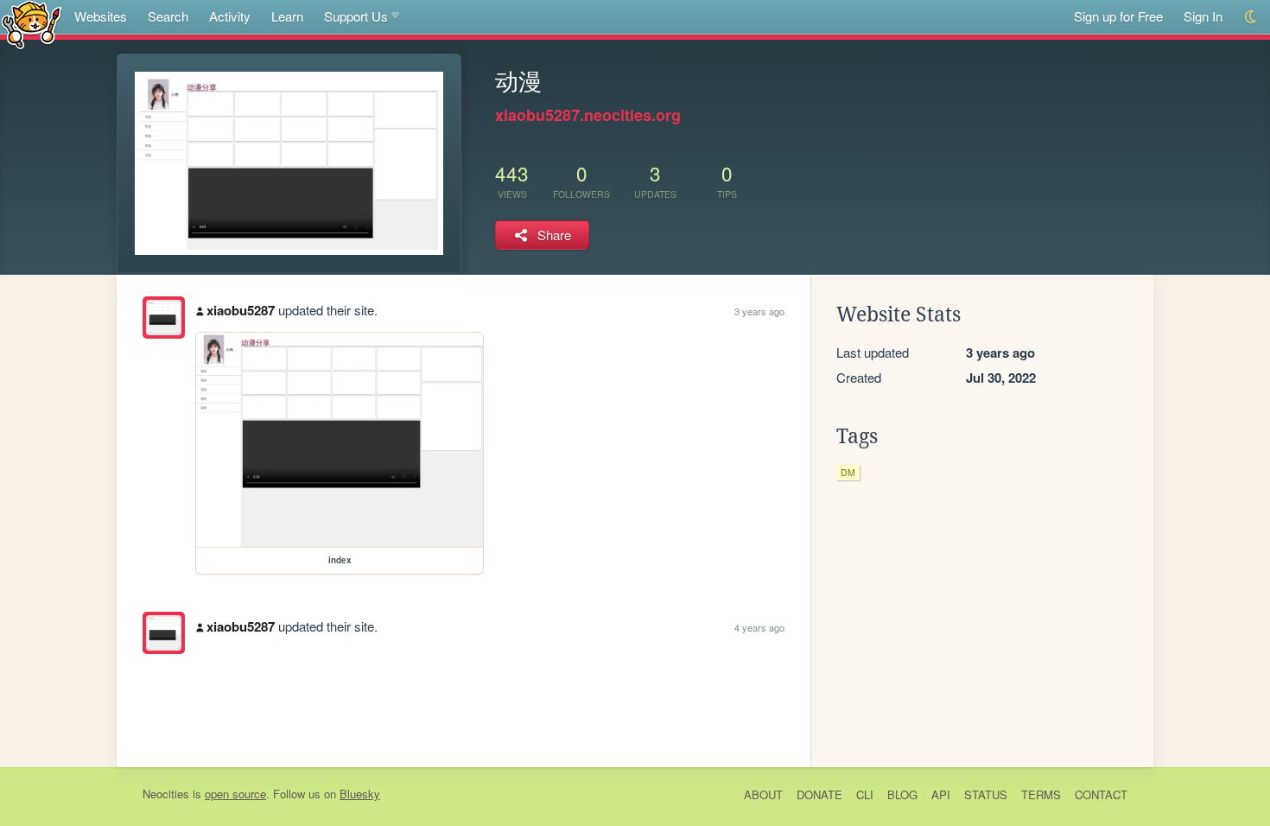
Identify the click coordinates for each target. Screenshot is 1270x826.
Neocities (166, 793)
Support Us (356, 16)
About (763, 794)
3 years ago (759, 311)
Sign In (1203, 16)
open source (235, 793)
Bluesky (360, 793)
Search (168, 16)
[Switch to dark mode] (1251, 17)
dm (848, 472)
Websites (100, 16)
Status (985, 794)
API (940, 794)
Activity (230, 16)
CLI (864, 794)
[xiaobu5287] (163, 317)
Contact (1101, 794)
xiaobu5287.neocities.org (588, 115)
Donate (819, 794)
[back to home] (31, 24)
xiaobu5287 (240, 310)
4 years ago (759, 627)
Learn (287, 16)
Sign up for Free (1118, 16)
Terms (1041, 794)
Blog (902, 794)
